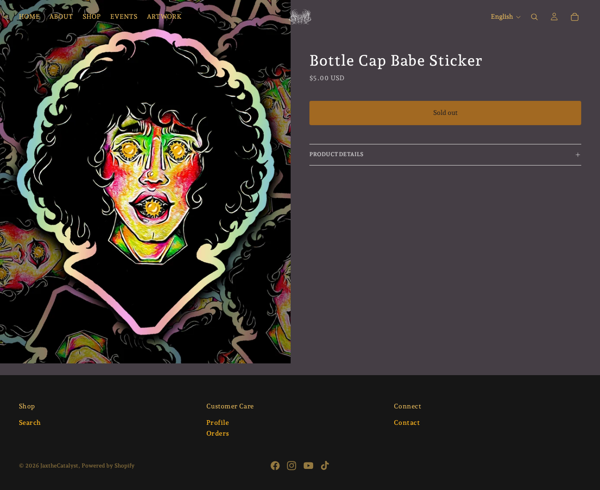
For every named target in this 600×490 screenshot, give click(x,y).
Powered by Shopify (108, 465)
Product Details (336, 154)
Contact (407, 422)
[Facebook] (275, 465)
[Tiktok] (324, 465)
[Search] (534, 17)
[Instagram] (291, 465)
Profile (217, 422)
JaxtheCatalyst (59, 465)
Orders (217, 433)
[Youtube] (308, 465)
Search (30, 422)
